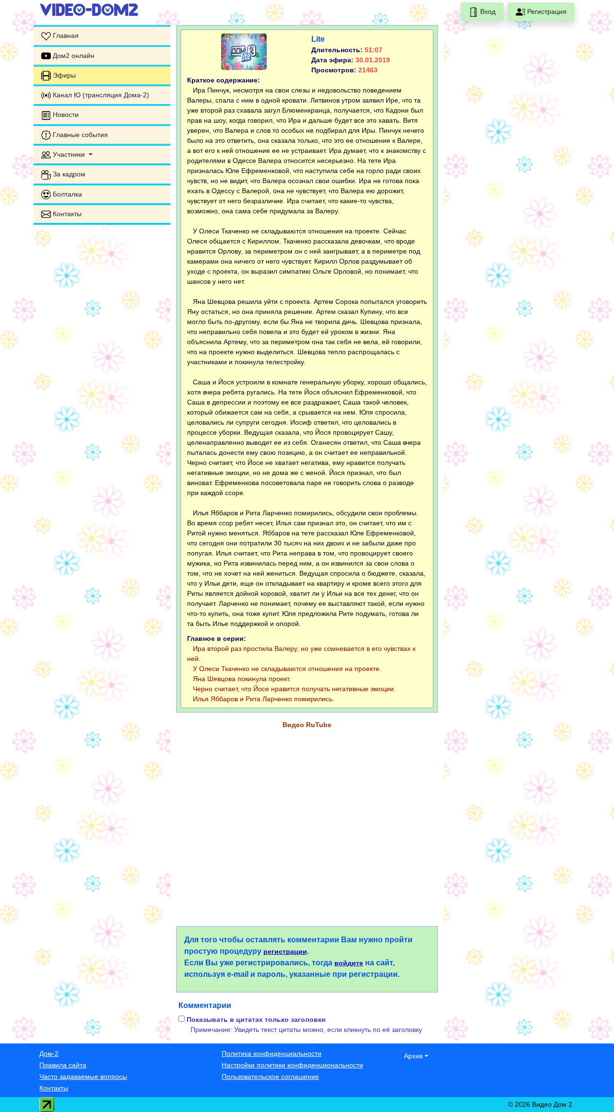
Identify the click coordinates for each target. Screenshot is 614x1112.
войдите (348, 963)
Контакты (53, 1088)
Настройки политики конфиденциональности (292, 1065)
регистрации (285, 951)
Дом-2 (49, 1053)
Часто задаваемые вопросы (83, 1076)
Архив (413, 1056)
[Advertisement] (102, 376)
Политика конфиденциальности (271, 1053)
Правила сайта (62, 1065)
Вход (487, 11)
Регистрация (546, 11)
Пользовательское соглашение (270, 1076)
